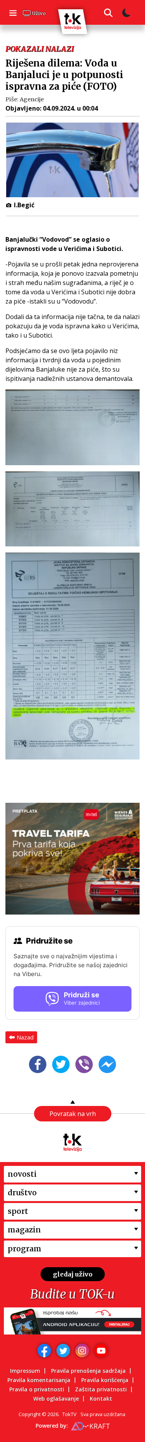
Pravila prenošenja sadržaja (88, 1370)
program (24, 1248)
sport (18, 1211)
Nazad (25, 1037)
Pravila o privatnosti (36, 1389)
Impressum (25, 1370)
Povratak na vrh (72, 1113)
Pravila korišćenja (104, 1380)
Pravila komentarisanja (38, 1380)
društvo (22, 1192)
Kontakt (101, 1398)
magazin (24, 1229)
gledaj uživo (72, 1274)
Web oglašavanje (56, 1398)
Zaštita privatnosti (101, 1389)
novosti (22, 1174)
